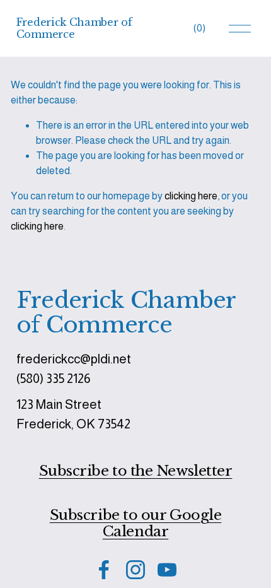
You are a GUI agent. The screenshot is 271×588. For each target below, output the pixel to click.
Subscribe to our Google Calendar (136, 523)
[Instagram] (135, 570)
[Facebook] (104, 570)
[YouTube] (167, 570)
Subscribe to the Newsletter (136, 470)
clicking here (190, 196)
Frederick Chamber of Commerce (74, 28)
